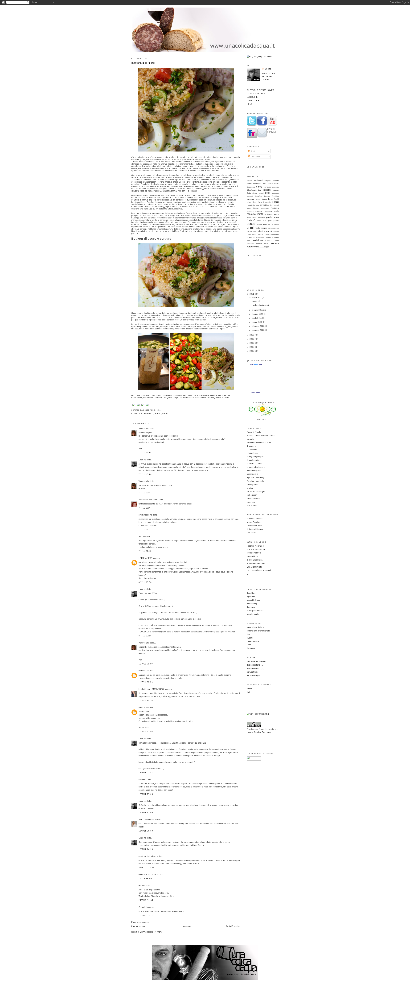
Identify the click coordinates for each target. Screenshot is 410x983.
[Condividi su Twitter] (138, 406)
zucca (261, 247)
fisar (248, 634)
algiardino (251, 597)
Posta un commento (140, 922)
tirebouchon (252, 495)
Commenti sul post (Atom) (151, 932)
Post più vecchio (233, 926)
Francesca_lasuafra (147, 500)
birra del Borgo (253, 675)
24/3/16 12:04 (146, 900)
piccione (259, 224)
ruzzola (249, 231)
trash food (251, 502)
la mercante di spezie (256, 467)
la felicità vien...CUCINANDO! (151, 689)
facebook (275, 193)
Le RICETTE (252, 97)
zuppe (266, 247)
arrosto (276, 181)
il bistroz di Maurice (255, 529)
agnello (249, 181)
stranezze (250, 237)
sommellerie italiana (255, 627)
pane (276, 214)
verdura (275, 243)
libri (248, 692)
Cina (259, 190)
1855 (249, 645)
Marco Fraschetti (146, 819)
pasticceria (261, 220)
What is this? (256, 393)
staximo (250, 488)
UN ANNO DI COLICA (256, 93)
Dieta (249, 193)
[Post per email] (161, 410)
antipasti (149, 414)
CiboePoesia (251, 190)
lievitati (276, 205)
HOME (249, 104)
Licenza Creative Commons (259, 732)
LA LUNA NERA (145, 558)
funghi (276, 199)
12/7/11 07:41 (146, 772)
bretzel (270, 184)
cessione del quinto (147, 856)
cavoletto (250, 439)
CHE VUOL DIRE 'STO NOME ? (260, 90)
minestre (258, 211)
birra (264, 184)
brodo (276, 184)
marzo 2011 (257, 322)
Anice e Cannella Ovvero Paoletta (261, 435)
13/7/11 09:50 (146, 831)
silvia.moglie (144, 515)
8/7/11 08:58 (145, 582)
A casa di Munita (254, 432)
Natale (276, 211)
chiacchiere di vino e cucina (259, 443)
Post (252, 151)
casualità (275, 187)
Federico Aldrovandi (255, 546)
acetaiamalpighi (254, 614)
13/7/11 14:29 (146, 849)
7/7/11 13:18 (145, 474)
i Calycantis (252, 450)
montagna (268, 211)
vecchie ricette (262, 244)
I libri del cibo (252, 453)
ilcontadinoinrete (254, 553)
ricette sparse (261, 228)
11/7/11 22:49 (146, 732)
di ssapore (251, 446)
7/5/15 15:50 (145, 879)
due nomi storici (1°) (255, 665)
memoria (275, 208)
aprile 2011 (257, 318)
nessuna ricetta (255, 214)
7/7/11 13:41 (145, 493)
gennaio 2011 (258, 330)
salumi (260, 231)
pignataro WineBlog (255, 477)
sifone (276, 234)
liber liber (269, 205)
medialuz (143, 671)
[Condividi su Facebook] (134, 406)
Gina (141, 886)
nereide (142, 707)
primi (165, 414)
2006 (252, 351)
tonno (276, 237)
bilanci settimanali (254, 184)
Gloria (141, 779)
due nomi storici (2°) (255, 668)
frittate (258, 199)
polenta (270, 224)
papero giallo (252, 474)
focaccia (267, 196)
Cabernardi (251, 187)
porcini (276, 224)
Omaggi (270, 214)
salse (254, 231)
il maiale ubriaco (254, 460)
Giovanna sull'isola (255, 519)
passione (261, 217)
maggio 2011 (258, 314)
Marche (256, 208)
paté (270, 220)
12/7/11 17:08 (146, 794)
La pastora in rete (254, 567)
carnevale (267, 187)
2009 (252, 339)
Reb (140, 536)
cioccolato (267, 190)
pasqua (255, 217)
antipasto (267, 181)
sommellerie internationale (258, 631)
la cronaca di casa (254, 560)
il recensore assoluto (256, 549)
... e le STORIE (253, 100)
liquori (249, 208)
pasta (269, 217)
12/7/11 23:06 (146, 812)
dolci (267, 192)
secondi (268, 231)
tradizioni (268, 241)
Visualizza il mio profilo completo (268, 76)
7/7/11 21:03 (145, 551)
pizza (265, 224)
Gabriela (142, 907)
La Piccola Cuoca (254, 526)
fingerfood (258, 196)
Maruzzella (251, 533)
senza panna (252, 484)
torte (248, 241)
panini (249, 217)
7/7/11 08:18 (145, 453)
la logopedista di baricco (257, 563)
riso (277, 228)
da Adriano (251, 593)
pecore (276, 220)
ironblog (256, 205)
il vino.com (251, 648)
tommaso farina (253, 498)
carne (259, 186)
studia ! (250, 638)
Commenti (255, 157)
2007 (252, 347)
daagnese (251, 607)
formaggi (250, 199)
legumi (263, 205)
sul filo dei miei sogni (256, 492)
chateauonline (253, 641)
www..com (256, 365)
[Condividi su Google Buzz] (147, 406)
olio (265, 214)
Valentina (143, 428)
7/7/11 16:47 (145, 508)
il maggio (267, 202)
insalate (250, 205)
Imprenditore (252, 556)
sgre (272, 234)
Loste (141, 460)
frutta (270, 199)
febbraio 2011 (258, 326)
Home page (186, 926)
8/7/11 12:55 (145, 636)
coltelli (249, 689)
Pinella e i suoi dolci (255, 481)
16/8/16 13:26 (146, 915)
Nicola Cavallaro (254, 522)
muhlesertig (252, 604)
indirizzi (275, 202)
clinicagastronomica (255, 611)
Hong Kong (257, 202)
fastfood (250, 196)
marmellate (265, 208)
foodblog (275, 196)
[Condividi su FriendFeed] (143, 406)
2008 (252, 343)
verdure (251, 246)
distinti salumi (257, 193)
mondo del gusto (254, 471)
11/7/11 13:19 (146, 701)
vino (257, 247)
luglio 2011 (257, 297)
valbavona (250, 244)
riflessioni (271, 228)
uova (277, 241)
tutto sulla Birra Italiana (256, 661)
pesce (158, 414)
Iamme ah (256, 301)
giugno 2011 (257, 310)
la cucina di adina (254, 464)
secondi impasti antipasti (261, 234)
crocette (276, 190)
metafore (250, 211)
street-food (260, 237)
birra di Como (252, 672)
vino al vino (252, 505)
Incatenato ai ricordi (143, 62)
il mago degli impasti (256, 456)
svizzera (269, 237)
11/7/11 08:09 (146, 664)
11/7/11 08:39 (146, 682)
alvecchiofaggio (253, 600)
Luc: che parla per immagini (259, 570)
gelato (249, 202)
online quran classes (148, 874)
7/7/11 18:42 (145, 529)
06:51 (158, 410)
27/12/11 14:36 (146, 868)
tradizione (258, 240)
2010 (252, 335)
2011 (252, 294)
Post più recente (138, 926)
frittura (264, 199)
